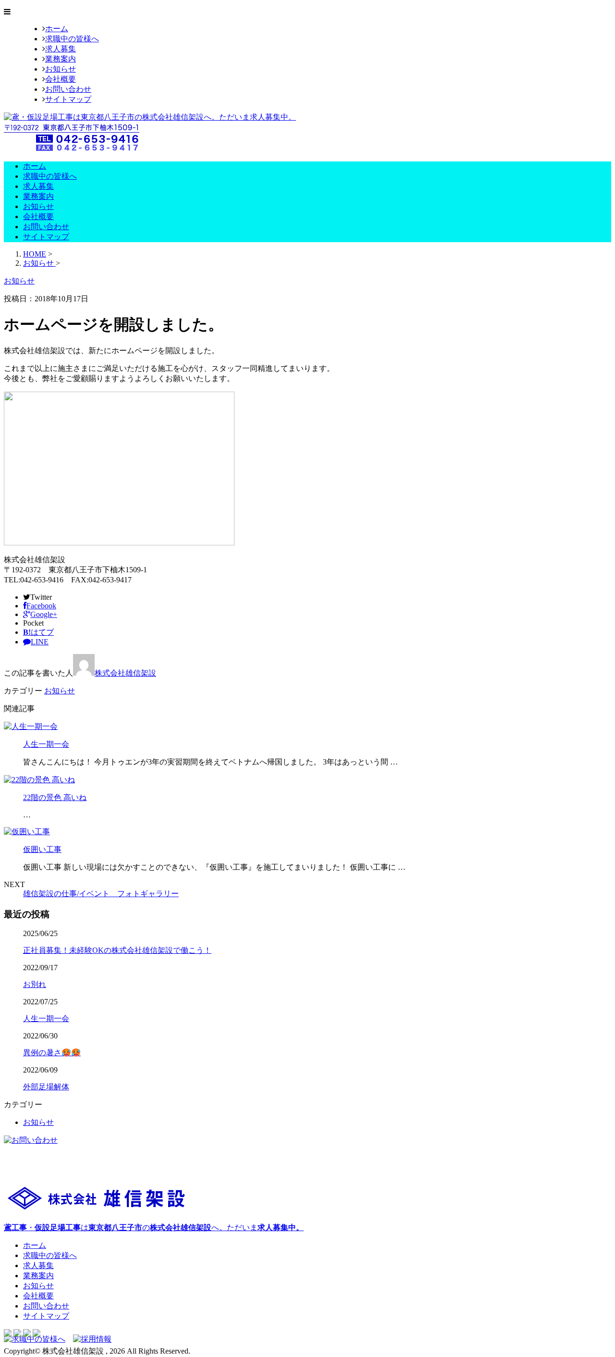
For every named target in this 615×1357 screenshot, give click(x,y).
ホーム (56, 29)
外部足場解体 (46, 1087)
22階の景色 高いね (54, 797)
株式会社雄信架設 (125, 673)
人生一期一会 (46, 744)
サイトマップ (68, 99)
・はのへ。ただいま (154, 1227)
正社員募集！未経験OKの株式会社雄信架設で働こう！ (117, 950)
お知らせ (60, 69)
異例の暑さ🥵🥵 (52, 1053)
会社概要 (60, 79)
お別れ (34, 984)
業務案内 (60, 59)
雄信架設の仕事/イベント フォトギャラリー (101, 893)
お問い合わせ (68, 89)
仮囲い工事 (42, 849)
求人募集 (60, 49)
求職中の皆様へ (72, 39)
